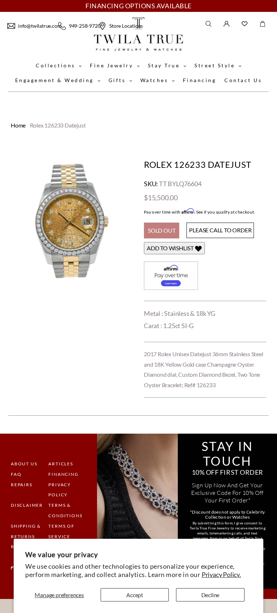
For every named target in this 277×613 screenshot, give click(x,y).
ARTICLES (60, 463)
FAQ (16, 474)
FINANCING (63, 474)
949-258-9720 (83, 26)
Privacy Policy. (221, 574)
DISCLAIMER (27, 505)
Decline (210, 594)
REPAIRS (21, 484)
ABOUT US (24, 463)
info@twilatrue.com (37, 26)
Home (18, 125)
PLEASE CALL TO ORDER (220, 230)
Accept (134, 594)
